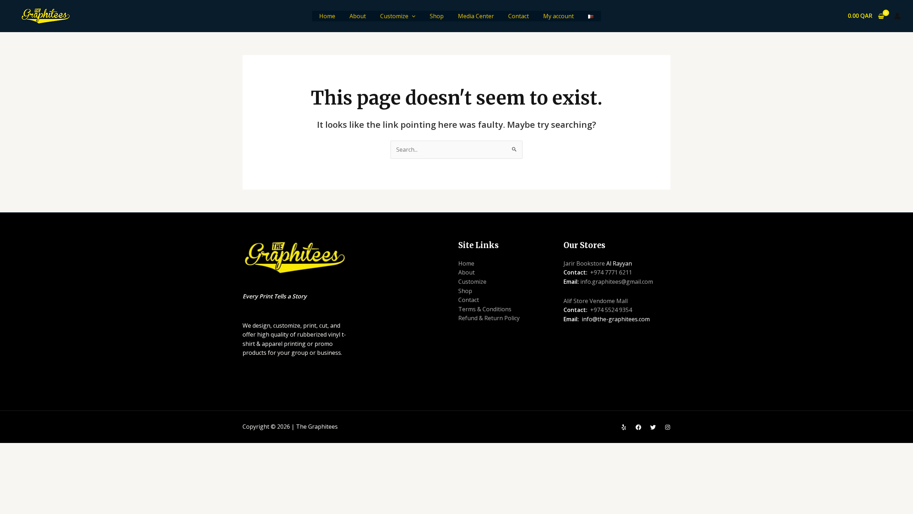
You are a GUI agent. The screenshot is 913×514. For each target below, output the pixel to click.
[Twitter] (653, 427)
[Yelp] (624, 427)
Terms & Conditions (484, 309)
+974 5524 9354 (611, 310)
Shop (437, 16)
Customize (394, 16)
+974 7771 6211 (611, 272)
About (358, 16)
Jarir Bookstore (584, 263)
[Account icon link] (897, 16)
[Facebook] (638, 427)
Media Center (476, 16)
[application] (411, 16)
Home (327, 16)
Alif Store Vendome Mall (595, 301)
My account (558, 16)
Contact (518, 16)
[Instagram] (667, 427)
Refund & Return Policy (489, 318)
